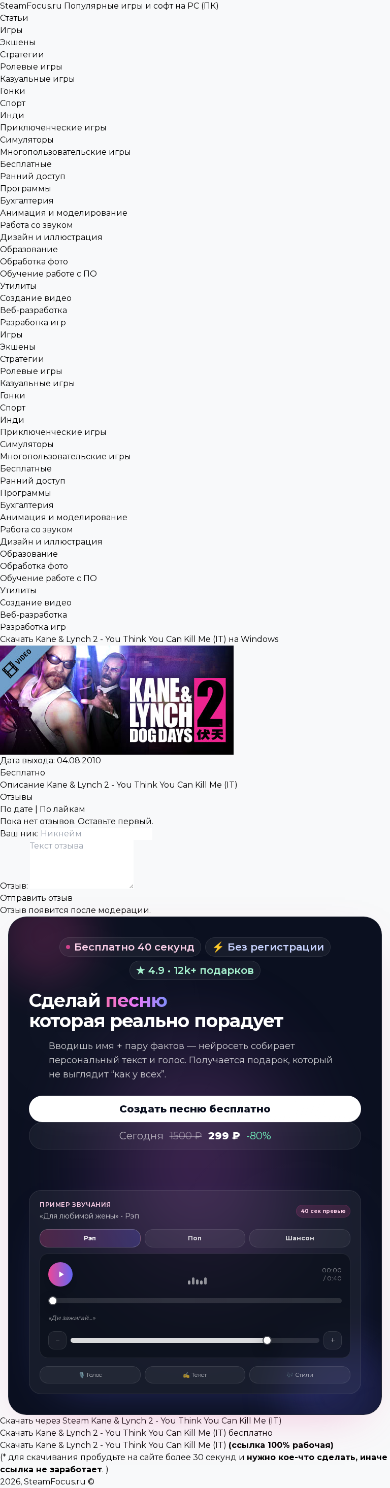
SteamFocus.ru (109, 6)
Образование (29, 249)
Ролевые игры (31, 67)
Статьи (14, 18)
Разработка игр (33, 322)
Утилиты (18, 286)
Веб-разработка (33, 310)
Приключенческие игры (53, 127)
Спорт (12, 103)
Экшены (18, 42)
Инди (12, 115)
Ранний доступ (33, 176)
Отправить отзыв (36, 898)
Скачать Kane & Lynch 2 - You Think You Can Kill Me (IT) (113, 1445)
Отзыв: (15, 886)
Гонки (12, 91)
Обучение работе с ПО (48, 274)
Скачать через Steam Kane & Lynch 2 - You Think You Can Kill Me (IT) (141, 1421)
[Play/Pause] (60, 1274)
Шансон (299, 1238)
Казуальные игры (37, 79)
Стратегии (22, 54)
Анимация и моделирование (63, 213)
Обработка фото (34, 261)
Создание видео (36, 298)
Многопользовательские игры (65, 152)
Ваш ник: (20, 833)
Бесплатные (26, 164)
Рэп (90, 1238)
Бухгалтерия (27, 201)
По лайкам (62, 809)
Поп (195, 1238)
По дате (16, 809)
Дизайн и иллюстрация (51, 237)
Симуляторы (27, 140)
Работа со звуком (36, 225)
